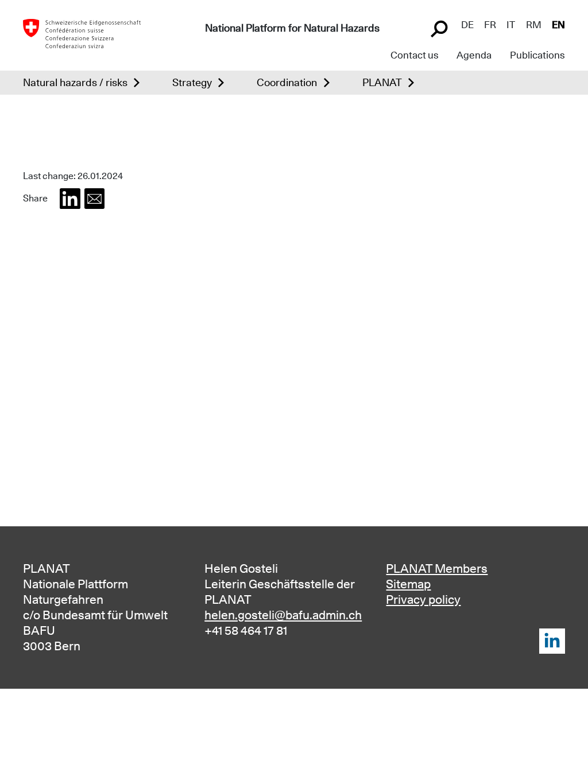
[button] (70, 198)
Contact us (414, 55)
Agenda (474, 55)
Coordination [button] (287, 82)
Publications (537, 55)
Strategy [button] (192, 82)
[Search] (440, 27)
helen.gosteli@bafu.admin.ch (283, 615)
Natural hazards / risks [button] (75, 82)
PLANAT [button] (382, 82)
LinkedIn (552, 641)
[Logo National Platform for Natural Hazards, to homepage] (82, 33)
